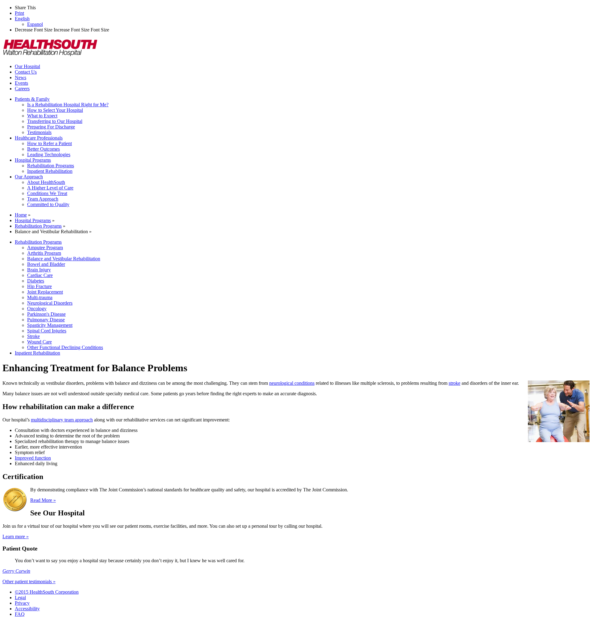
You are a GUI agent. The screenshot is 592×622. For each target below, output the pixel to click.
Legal (20, 597)
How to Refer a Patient (49, 143)
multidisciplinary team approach (62, 419)
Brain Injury (39, 269)
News (20, 77)
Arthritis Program (44, 253)
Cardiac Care (40, 275)
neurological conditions (291, 383)
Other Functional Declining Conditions (65, 347)
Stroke (33, 336)
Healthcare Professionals (39, 137)
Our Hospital (27, 66)
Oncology (37, 308)
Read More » (43, 500)
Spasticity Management (49, 325)
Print (19, 13)
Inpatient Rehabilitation (49, 171)
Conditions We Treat (47, 193)
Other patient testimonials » (29, 581)
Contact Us (26, 72)
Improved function (33, 458)
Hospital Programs (33, 160)
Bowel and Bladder (46, 264)
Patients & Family (32, 99)
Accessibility (27, 608)
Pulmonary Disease (46, 319)
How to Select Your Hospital (55, 110)
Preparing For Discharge (51, 126)
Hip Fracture (39, 286)
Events (21, 83)
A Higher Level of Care (50, 187)
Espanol (35, 24)
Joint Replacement (45, 292)
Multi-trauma (39, 297)
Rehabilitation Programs (50, 165)
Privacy (22, 603)
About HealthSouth (46, 182)
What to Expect (42, 115)
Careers (22, 88)
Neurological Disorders (49, 303)
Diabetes (35, 280)
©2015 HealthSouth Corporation (47, 592)
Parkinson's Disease (46, 314)
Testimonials (39, 132)
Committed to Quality (48, 204)
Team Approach (42, 198)
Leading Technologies (48, 154)
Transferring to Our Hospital (54, 121)
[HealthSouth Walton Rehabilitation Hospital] (50, 56)
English (22, 18)
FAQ (20, 614)
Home (21, 214)
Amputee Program (45, 247)
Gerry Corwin (16, 571)
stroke (454, 383)
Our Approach (29, 176)
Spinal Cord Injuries (46, 330)
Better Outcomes (43, 149)
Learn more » (15, 536)
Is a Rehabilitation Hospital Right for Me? (68, 104)
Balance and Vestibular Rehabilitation (63, 258)
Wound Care (39, 341)
